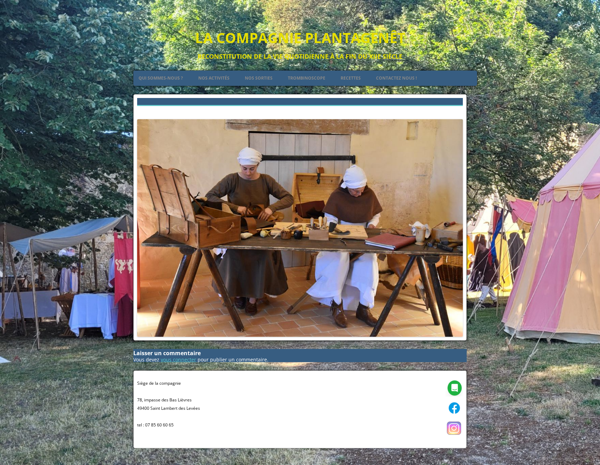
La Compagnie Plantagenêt (300, 37)
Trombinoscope (306, 78)
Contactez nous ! (396, 78)
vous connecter (178, 359)
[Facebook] (454, 415)
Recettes (351, 78)
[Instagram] (454, 435)
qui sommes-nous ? (161, 78)
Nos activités (214, 78)
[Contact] (454, 395)
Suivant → (451, 110)
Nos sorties (259, 78)
